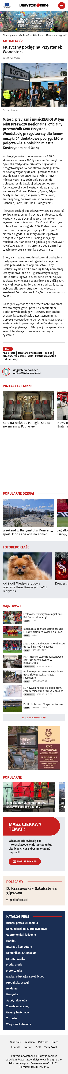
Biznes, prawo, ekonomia (22, 923)
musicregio (9, 353)
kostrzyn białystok (45, 356)
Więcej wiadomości (32, 717)
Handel (11, 940)
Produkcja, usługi (17, 982)
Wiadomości (25, 35)
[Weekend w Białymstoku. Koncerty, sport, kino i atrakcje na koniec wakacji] (28, 513)
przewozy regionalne (14, 356)
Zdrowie (11, 1018)
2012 (30, 356)
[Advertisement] (34, 460)
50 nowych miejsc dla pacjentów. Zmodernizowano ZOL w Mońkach (43, 689)
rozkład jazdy (10, 359)
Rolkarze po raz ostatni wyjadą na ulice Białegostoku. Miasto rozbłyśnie (43, 674)
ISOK (38, 1047)
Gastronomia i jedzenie (21, 934)
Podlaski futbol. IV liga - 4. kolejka (43, 704)
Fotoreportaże (16, 547)
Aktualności (38, 35)
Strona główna (10, 35)
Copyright (11, 1059)
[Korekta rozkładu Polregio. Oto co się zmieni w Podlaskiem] (28, 405)
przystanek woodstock (30, 353)
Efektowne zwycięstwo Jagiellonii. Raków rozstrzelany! (43, 615)
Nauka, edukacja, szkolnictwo (25, 976)
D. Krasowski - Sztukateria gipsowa (31, 890)
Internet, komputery (19, 946)
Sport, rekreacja (16, 1000)
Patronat (43, 1042)
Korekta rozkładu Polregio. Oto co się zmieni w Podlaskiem (27, 425)
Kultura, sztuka (15, 958)
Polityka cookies (47, 1056)
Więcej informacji (17, 899)
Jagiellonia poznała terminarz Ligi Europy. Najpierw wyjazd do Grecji (43, 630)
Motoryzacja (14, 970)
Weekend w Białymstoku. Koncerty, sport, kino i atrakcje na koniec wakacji (28, 532)
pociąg (48, 353)
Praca (55, 1042)
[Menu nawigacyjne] (61, 5)
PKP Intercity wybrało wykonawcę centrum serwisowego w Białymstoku (43, 660)
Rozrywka (12, 994)
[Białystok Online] (34, 5)
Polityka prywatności (23, 1056)
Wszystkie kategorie (18, 1024)
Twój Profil (50, 1047)
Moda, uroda (14, 964)
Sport (26, 621)
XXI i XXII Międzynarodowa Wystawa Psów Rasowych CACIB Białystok (25, 587)
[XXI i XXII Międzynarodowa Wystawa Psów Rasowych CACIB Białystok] (27, 566)
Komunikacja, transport (21, 952)
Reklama (12, 988)
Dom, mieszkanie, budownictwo (26, 928)
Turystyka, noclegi (17, 1006)
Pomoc (28, 1047)
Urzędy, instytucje (17, 1012)
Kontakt (15, 1047)
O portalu (15, 1042)
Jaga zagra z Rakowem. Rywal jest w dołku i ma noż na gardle (44, 645)
